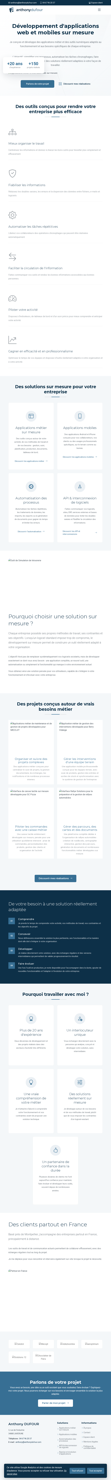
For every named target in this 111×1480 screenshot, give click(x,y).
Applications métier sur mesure (67, 1429)
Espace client (89, 1437)
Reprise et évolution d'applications (67, 1453)
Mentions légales (91, 1442)
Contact (87, 1432)
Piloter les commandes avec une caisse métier (31, 828)
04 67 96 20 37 (25, 1438)
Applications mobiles (68, 1434)
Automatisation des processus (67, 1440)
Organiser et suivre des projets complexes (31, 760)
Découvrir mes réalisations (76, 84)
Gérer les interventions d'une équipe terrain (80, 760)
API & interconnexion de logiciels (68, 1446)
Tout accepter (95, 1470)
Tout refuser (77, 1470)
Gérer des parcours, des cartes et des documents (79, 828)
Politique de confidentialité (90, 1447)
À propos (87, 1428)
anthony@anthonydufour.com (28, 1442)
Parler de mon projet (53, 1403)
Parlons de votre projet (37, 84)
